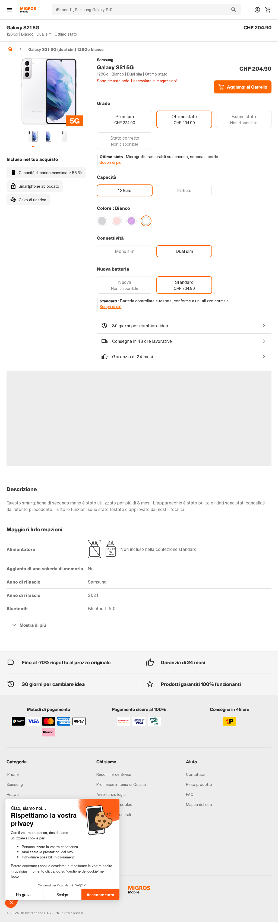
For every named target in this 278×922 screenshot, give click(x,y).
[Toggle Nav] (10, 10)
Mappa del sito (199, 804)
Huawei (13, 794)
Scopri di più (110, 162)
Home (10, 49)
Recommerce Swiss (113, 774)
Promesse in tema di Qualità (121, 784)
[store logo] (28, 9)
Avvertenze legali (111, 794)
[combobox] (139, 10)
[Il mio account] (257, 10)
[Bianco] (146, 221)
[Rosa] (117, 221)
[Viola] (131, 221)
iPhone (13, 774)
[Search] (233, 9)
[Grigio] (102, 221)
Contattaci (195, 774)
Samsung (15, 784)
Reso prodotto (199, 784)
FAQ (190, 794)
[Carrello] (268, 10)
